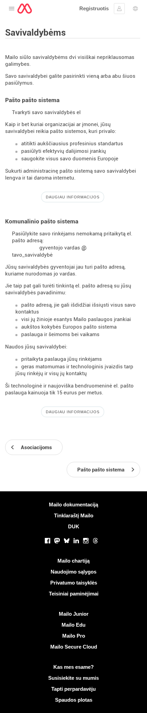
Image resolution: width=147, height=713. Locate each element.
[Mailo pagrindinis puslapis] (24, 8)
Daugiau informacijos (72, 197)
